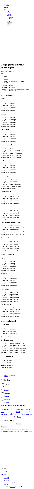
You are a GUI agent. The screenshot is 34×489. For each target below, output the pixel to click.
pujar (25, 412)
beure (31, 414)
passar (14, 412)
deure (21, 409)
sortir (2, 416)
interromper (7, 402)
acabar (2, 409)
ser (8, 409)
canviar (8, 412)
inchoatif (11, 431)
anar (28, 409)
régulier (6, 376)
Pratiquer (6, 7)
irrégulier (26, 431)
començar (3, 414)
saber (23, 414)
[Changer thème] (4, 20)
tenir (18, 412)
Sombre (9, 23)
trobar (21, 412)
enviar (7, 414)
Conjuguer (18, 424)
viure (11, 412)
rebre (5, 412)
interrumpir (6, 390)
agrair (14, 414)
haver (12, 409)
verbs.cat (3, 1)
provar (12, 416)
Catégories (6, 5)
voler (11, 414)
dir (31, 409)
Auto (9, 25)
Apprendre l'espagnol (6, 471)
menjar (5, 417)
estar (19, 416)
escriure (25, 409)
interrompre (7, 393)
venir (2, 412)
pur (8, 431)
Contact (6, 484)
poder (18, 414)
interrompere (7, 396)
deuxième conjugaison (9, 375)
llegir (15, 416)
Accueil (6, 4)
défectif (30, 431)
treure (9, 416)
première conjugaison (6, 429)
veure (18, 409)
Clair (9, 21)
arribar (27, 414)
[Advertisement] (17, 44)
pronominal (16, 431)
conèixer (29, 412)
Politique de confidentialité (10, 482)
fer (5, 409)
